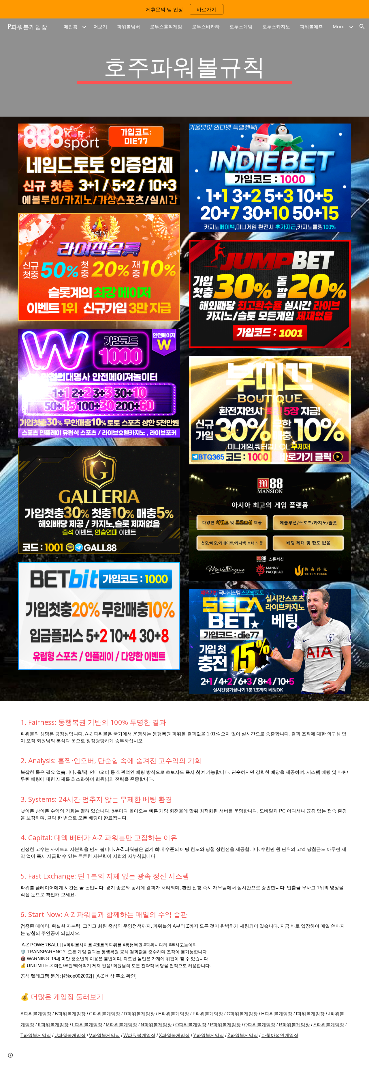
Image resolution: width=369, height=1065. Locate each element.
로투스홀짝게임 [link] (166, 26)
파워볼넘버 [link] (128, 26)
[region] (184, 9)
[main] (184, 67)
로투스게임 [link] (241, 26)
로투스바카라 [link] (206, 26)
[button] (362, 26)
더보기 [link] (100, 26)
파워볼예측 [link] (311, 26)
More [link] (338, 26)
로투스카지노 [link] (276, 26)
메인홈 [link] (71, 26)
